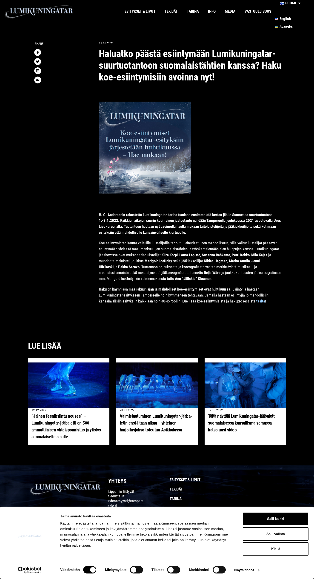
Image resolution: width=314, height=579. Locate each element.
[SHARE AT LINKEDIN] (37, 70)
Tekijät (171, 11)
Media (230, 11)
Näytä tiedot (244, 570)
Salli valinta (275, 534)
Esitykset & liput (140, 11)
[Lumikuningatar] (49, 11)
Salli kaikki (275, 519)
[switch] (136, 569)
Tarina (193, 11)
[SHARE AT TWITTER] (37, 61)
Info (212, 11)
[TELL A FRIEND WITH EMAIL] (37, 80)
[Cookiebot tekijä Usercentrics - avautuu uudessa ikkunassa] (30, 570)
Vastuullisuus (258, 11)
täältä (260, 301)
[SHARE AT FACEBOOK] (37, 52)
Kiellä (275, 549)
